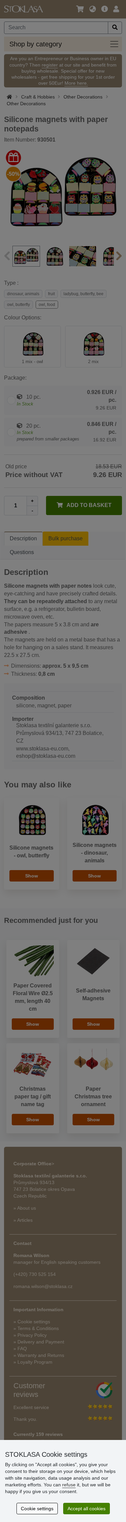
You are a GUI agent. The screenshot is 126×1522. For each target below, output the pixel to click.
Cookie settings (37, 1508)
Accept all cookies (87, 1508)
